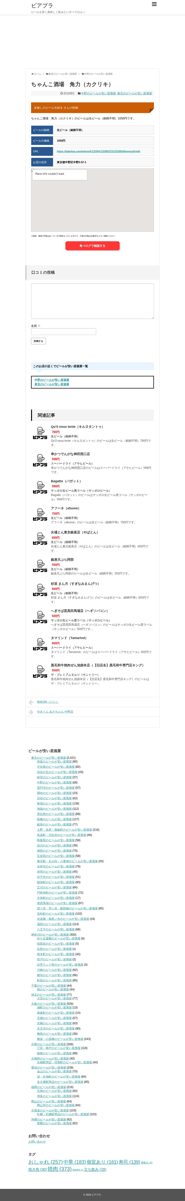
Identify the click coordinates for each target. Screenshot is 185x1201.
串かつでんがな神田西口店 (70, 454)
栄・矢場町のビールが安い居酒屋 (58, 1076)
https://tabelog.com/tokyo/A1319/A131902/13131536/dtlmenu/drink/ (98, 151)
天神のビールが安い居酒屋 (54, 1090)
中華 (74, 1162)
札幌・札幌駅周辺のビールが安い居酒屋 (63, 1114)
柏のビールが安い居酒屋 (53, 989)
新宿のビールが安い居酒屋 (54, 803)
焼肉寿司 (77, 1170)
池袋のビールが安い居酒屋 (54, 808)
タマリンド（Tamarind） (69, 638)
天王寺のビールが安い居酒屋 (56, 1028)
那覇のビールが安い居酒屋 (54, 1123)
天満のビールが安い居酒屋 (54, 1018)
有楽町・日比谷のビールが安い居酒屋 (61, 835)
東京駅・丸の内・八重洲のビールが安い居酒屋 (67, 861)
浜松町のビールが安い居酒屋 (56, 913)
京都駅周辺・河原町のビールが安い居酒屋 (64, 1062)
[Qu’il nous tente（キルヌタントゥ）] (40, 434)
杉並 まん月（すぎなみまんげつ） (76, 583)
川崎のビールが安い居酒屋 (54, 969)
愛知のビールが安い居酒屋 (48, 1067)
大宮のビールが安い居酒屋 (54, 998)
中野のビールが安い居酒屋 (98, 93)
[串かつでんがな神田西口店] (40, 461)
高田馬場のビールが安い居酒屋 (57, 903)
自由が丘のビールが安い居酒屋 (57, 772)
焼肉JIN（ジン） (48, 701)
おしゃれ (45, 1162)
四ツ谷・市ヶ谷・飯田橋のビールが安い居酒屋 (67, 908)
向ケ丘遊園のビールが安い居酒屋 (58, 938)
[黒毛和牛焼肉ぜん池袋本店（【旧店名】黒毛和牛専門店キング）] (40, 673)
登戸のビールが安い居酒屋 (54, 959)
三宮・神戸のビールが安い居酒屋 (58, 1048)
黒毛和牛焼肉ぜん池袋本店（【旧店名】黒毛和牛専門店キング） (98, 665)
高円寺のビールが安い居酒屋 (56, 787)
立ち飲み (95, 1169)
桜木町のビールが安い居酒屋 (56, 954)
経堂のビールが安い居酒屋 (54, 777)
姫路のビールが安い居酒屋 (54, 1053)
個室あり (102, 1162)
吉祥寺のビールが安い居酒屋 (56, 866)
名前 (35, 325)
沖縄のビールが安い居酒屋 (48, 1119)
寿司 (129, 1161)
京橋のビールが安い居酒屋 (54, 1023)
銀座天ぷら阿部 (62, 559)
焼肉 (60, 1169)
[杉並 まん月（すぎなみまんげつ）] (40, 591)
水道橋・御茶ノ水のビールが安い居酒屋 (63, 918)
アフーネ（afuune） (66, 508)
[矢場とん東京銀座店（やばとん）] (40, 540)
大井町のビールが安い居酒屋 (56, 897)
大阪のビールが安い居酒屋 (48, 1003)
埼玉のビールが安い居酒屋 (48, 994)
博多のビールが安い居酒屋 (54, 1096)
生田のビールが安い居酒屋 (54, 948)
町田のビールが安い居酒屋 (54, 980)
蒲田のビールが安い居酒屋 (54, 924)
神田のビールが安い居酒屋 (54, 850)
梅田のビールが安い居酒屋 (54, 1033)
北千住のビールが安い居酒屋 (56, 877)
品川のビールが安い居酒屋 (54, 845)
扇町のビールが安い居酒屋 (54, 1007)
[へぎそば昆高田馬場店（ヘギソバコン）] (40, 618)
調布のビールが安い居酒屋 (54, 793)
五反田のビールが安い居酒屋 (56, 856)
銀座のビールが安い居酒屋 (54, 824)
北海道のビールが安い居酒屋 (50, 1110)
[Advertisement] (92, 41)
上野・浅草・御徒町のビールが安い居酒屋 (64, 829)
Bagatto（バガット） (67, 481)
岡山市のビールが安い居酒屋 (56, 1105)
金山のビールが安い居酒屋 (54, 1071)
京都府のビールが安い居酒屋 (50, 1058)
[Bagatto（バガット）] (40, 488)
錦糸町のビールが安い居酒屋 (56, 882)
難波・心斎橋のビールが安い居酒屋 (60, 1039)
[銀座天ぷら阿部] (40, 567)
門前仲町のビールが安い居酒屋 (57, 892)
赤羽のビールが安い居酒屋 (54, 871)
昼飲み (146, 1162)
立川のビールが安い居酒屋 (54, 887)
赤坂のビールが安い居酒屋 (54, 761)
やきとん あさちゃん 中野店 (55, 711)
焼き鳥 (37, 1169)
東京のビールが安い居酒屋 (134, 93)
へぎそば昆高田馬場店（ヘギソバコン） (80, 611)
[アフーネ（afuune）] (40, 516)
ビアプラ (42, 6)
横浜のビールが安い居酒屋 (54, 975)
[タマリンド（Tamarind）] (40, 645)
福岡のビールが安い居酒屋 (48, 1087)
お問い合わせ (37, 1141)
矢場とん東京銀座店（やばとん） (75, 532)
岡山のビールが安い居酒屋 (48, 1101)
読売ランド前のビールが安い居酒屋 (60, 964)
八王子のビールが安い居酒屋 (56, 929)
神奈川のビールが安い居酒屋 (50, 934)
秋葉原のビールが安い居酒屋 (56, 840)
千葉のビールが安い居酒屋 (48, 985)
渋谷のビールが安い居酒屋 (54, 798)
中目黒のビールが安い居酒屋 (56, 766)
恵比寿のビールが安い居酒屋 (56, 814)
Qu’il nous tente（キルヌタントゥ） (78, 426)
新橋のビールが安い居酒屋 (54, 819)
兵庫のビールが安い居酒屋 (48, 1044)
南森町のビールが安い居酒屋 (56, 1012)
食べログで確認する (92, 245)
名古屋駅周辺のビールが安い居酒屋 (60, 1081)
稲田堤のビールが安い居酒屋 (56, 943)
